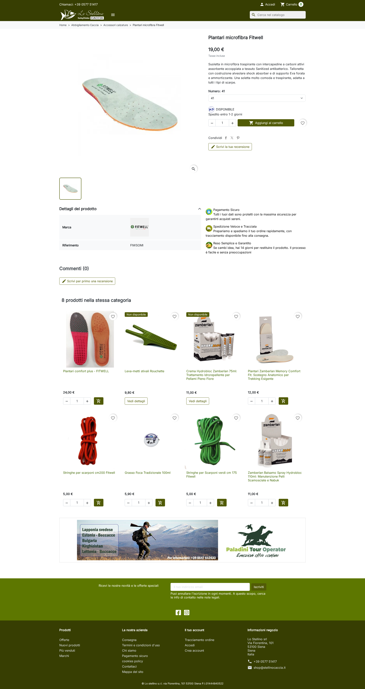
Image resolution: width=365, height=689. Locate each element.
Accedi (190, 645)
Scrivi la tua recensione (232, 147)
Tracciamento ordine (199, 640)
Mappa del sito (132, 672)
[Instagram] (186, 612)
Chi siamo (129, 650)
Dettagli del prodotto (78, 209)
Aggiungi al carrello (266, 123)
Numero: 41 (216, 91)
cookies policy (132, 661)
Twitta (232, 138)
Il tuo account (194, 630)
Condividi (226, 138)
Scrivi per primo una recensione (87, 281)
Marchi (64, 656)
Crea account (194, 650)
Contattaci (129, 666)
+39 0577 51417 (265, 661)
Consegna (129, 640)
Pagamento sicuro (135, 656)
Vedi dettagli (136, 401)
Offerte (64, 640)
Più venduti (67, 650)
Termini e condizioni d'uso (141, 645)
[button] (267, 4)
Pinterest (238, 138)
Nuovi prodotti (69, 645)
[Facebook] (178, 612)
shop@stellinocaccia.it (270, 667)
